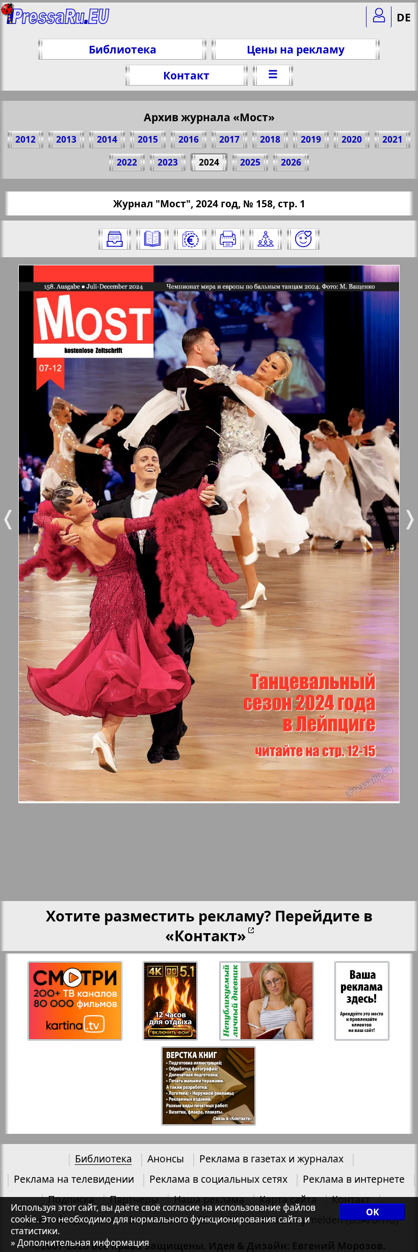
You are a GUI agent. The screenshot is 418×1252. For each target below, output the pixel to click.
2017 (229, 139)
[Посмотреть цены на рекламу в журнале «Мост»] (190, 239)
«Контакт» (205, 935)
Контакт (186, 75)
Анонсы (165, 1158)
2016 (188, 139)
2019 (311, 139)
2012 (25, 139)
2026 (291, 162)
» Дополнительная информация (80, 1242)
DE (404, 17)
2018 (270, 139)
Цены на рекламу (296, 49)
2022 (127, 162)
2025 (250, 162)
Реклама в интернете (354, 1179)
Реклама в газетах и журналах (271, 1158)
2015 (148, 139)
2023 (168, 162)
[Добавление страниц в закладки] (303, 239)
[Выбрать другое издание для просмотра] (114, 239)
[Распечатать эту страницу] (228, 239)
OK (372, 1212)
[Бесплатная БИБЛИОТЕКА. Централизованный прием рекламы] (58, 20)
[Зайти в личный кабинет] (378, 17)
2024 (209, 162)
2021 (392, 139)
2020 (352, 139)
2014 (107, 139)
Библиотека (122, 49)
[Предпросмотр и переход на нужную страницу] (152, 239)
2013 (66, 139)
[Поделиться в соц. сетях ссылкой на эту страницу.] (265, 239)
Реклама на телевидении (74, 1179)
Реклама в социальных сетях (218, 1179)
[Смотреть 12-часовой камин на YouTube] (171, 1001)
